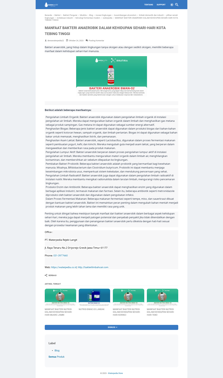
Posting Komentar (96, 40)
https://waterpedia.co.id (64, 267)
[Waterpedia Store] (51, 4)
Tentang (148, 5)
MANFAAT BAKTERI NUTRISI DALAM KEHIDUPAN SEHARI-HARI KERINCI (126, 312)
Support (161, 5)
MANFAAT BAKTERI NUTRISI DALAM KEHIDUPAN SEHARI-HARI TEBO (160, 312)
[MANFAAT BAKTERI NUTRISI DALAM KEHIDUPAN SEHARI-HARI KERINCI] (128, 297)
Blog (57, 350)
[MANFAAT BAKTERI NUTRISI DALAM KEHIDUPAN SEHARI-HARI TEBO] (162, 297)
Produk (56, 356)
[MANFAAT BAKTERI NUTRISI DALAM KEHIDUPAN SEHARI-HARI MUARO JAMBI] (60, 297)
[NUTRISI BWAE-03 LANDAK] (94, 297)
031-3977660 (60, 255)
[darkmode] (171, 4)
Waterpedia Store (115, 373)
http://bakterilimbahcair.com (93, 267)
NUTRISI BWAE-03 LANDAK (92, 309)
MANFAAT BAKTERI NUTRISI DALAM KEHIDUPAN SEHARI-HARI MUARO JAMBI (58, 312)
